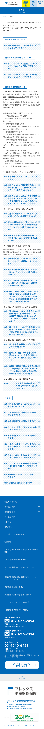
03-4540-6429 (17, 645)
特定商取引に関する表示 (14, 587)
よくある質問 (10, 517)
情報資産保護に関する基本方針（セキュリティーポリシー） (22, 578)
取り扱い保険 (10, 507)
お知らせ (8, 522)
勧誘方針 (8, 542)
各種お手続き (10, 512)
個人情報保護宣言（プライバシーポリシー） (21, 568)
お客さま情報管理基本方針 (15, 559)
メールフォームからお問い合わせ (21, 665)
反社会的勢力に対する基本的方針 (18, 595)
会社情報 (8, 527)
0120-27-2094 (22, 634)
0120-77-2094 (22, 620)
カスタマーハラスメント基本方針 (18, 602)
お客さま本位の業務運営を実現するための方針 (22, 551)
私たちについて (11, 502)
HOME (5, 16)
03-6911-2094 (14, 708)
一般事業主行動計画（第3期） (17, 610)
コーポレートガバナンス (14, 534)
